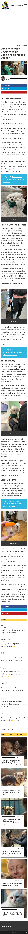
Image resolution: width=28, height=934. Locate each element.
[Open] (25, 5)
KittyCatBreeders (17, 5)
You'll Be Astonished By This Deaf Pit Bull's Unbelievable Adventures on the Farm (13, 352)
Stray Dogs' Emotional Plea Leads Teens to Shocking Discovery (12, 503)
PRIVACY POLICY (18, 925)
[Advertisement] (14, 27)
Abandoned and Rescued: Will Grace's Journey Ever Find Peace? (13, 179)
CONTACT (8, 927)
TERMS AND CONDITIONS (7, 925)
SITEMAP (3, 927)
